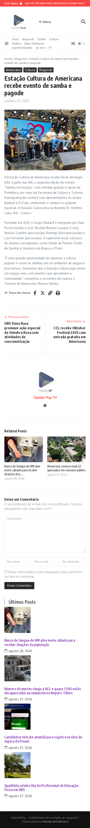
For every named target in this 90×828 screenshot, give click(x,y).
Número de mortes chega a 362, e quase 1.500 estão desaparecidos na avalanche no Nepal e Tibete (42, 691)
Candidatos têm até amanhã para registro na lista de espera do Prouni (43, 739)
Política (16, 43)
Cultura (54, 39)
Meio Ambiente (34, 43)
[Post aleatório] (73, 43)
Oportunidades (22, 47)
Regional (28, 39)
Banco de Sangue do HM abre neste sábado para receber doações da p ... (22, 470)
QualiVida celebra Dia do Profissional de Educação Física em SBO (41, 788)
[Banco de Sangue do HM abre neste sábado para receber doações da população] (45, 620)
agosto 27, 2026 (20, 699)
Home (8, 58)
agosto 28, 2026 (20, 651)
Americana (13, 70)
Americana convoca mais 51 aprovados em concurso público (66, 468)
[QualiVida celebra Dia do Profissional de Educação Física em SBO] (45, 765)
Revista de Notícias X (55, 821)
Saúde (41, 39)
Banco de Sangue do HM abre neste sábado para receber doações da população (39, 642)
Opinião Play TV (45, 397)
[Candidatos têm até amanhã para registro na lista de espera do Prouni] (45, 717)
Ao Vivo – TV (44, 47)
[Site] (45, 406)
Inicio (15, 39)
